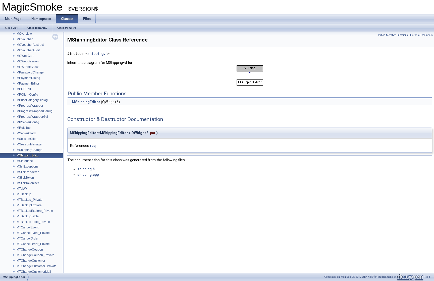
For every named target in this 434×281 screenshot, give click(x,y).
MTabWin (23, 188)
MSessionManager (29, 144)
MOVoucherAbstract (30, 45)
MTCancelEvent (27, 227)
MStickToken (25, 177)
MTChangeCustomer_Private (37, 266)
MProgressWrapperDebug (34, 111)
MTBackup (24, 194)
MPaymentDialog (28, 78)
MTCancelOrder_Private (33, 244)
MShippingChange (29, 150)
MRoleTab (24, 128)
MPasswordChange (30, 72)
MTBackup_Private (29, 200)
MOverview (24, 33)
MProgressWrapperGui (32, 116)
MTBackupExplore (29, 205)
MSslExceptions (27, 166)
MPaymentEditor (28, 83)
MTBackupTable (28, 216)
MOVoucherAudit (28, 50)
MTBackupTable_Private (33, 222)
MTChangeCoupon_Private (35, 255)
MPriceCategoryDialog (32, 100)
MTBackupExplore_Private (35, 211)
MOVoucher (25, 39)
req (93, 146)
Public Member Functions (393, 35)
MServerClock (26, 133)
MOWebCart (25, 56)
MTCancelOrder (27, 238)
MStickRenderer (28, 172)
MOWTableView (27, 67)
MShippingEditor (28, 155)
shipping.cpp (88, 175)
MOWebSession (28, 61)
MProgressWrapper (30, 105)
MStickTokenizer (28, 183)
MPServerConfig (28, 122)
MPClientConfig (27, 94)
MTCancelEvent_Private (33, 233)
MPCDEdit (24, 89)
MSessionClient (27, 139)
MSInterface (25, 161)
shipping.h (97, 54)
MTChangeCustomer (31, 260)
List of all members (421, 35)
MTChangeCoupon (30, 249)
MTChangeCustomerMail (34, 271)
